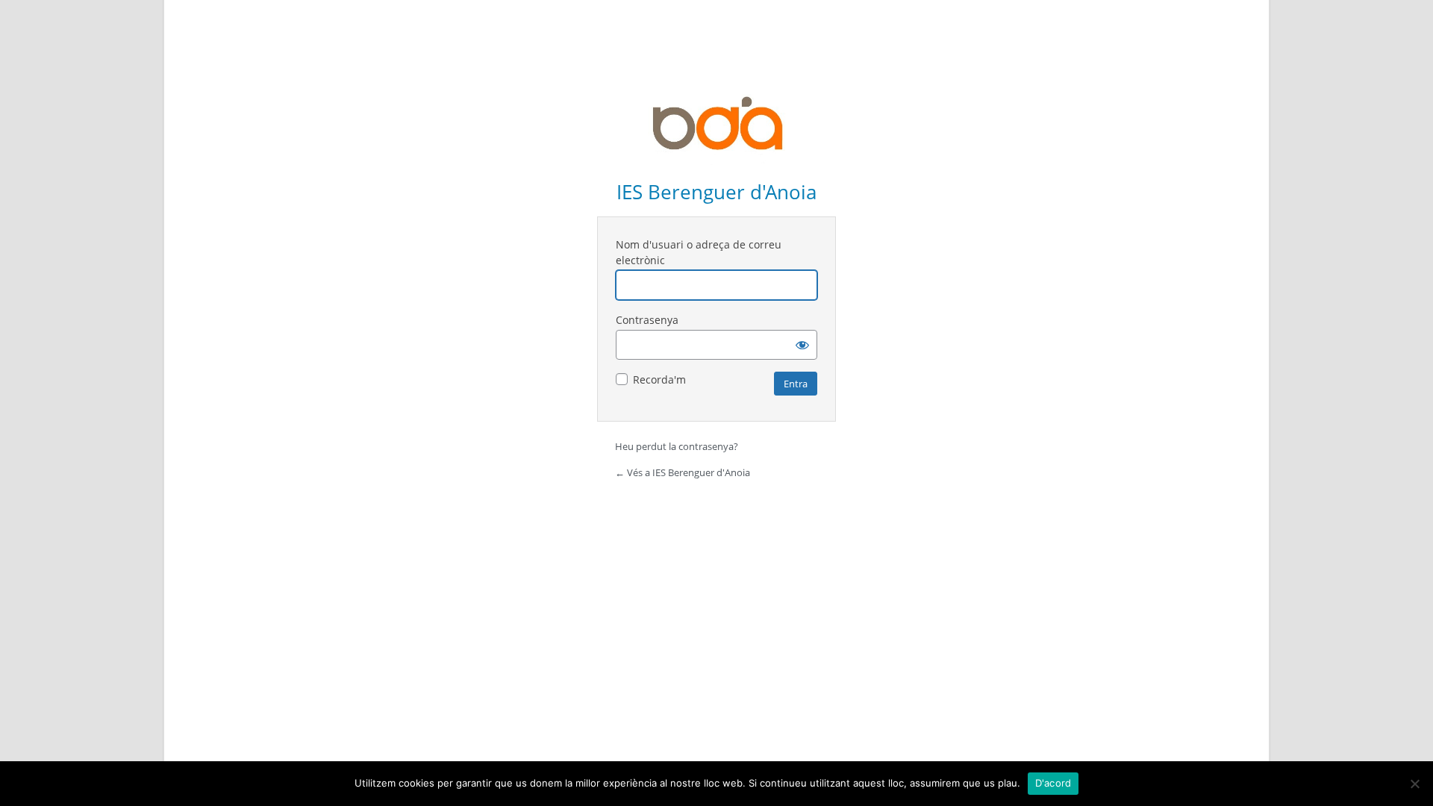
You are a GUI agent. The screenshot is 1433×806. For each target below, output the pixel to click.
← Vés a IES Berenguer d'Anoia (682, 472)
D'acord (1053, 783)
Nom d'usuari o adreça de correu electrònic (698, 252)
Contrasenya (647, 320)
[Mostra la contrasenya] (802, 345)
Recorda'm (659, 379)
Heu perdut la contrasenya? (676, 446)
